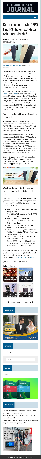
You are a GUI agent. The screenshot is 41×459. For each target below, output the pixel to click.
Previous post (15, 302)
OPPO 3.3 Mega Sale (22, 39)
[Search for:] (20, 359)
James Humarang (15, 65)
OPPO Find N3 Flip (9, 42)
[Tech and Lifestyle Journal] (20, 7)
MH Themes (30, 457)
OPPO (12, 39)
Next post (27, 302)
